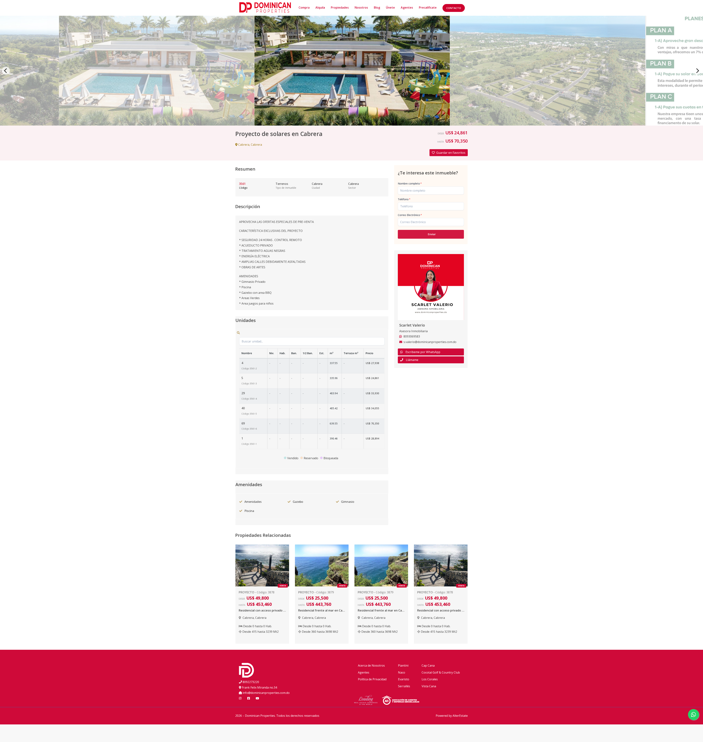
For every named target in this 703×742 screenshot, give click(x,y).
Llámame (412, 360)
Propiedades (340, 7)
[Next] (697, 71)
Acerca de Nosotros (371, 665)
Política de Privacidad (372, 679)
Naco (401, 672)
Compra (304, 7)
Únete (390, 7)
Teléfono (404, 199)
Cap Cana (428, 665)
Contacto (453, 8)
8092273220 (251, 682)
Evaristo (403, 679)
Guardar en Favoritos (450, 153)
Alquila (320, 7)
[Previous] (6, 71)
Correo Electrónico (410, 215)
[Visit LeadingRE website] (368, 701)
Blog (377, 7)
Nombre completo (410, 183)
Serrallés (404, 686)
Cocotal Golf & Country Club (441, 672)
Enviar (432, 234)
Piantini (403, 665)
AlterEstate (460, 716)
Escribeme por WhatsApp (423, 352)
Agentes (407, 7)
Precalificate (428, 7)
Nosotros (361, 7)
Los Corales (430, 679)
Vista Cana (429, 686)
